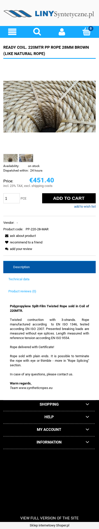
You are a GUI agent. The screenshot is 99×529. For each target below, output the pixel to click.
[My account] (62, 32)
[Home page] (49, 15)
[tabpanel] (49, 347)
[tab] (49, 267)
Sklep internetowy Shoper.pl (49, 525)
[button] (12, 32)
